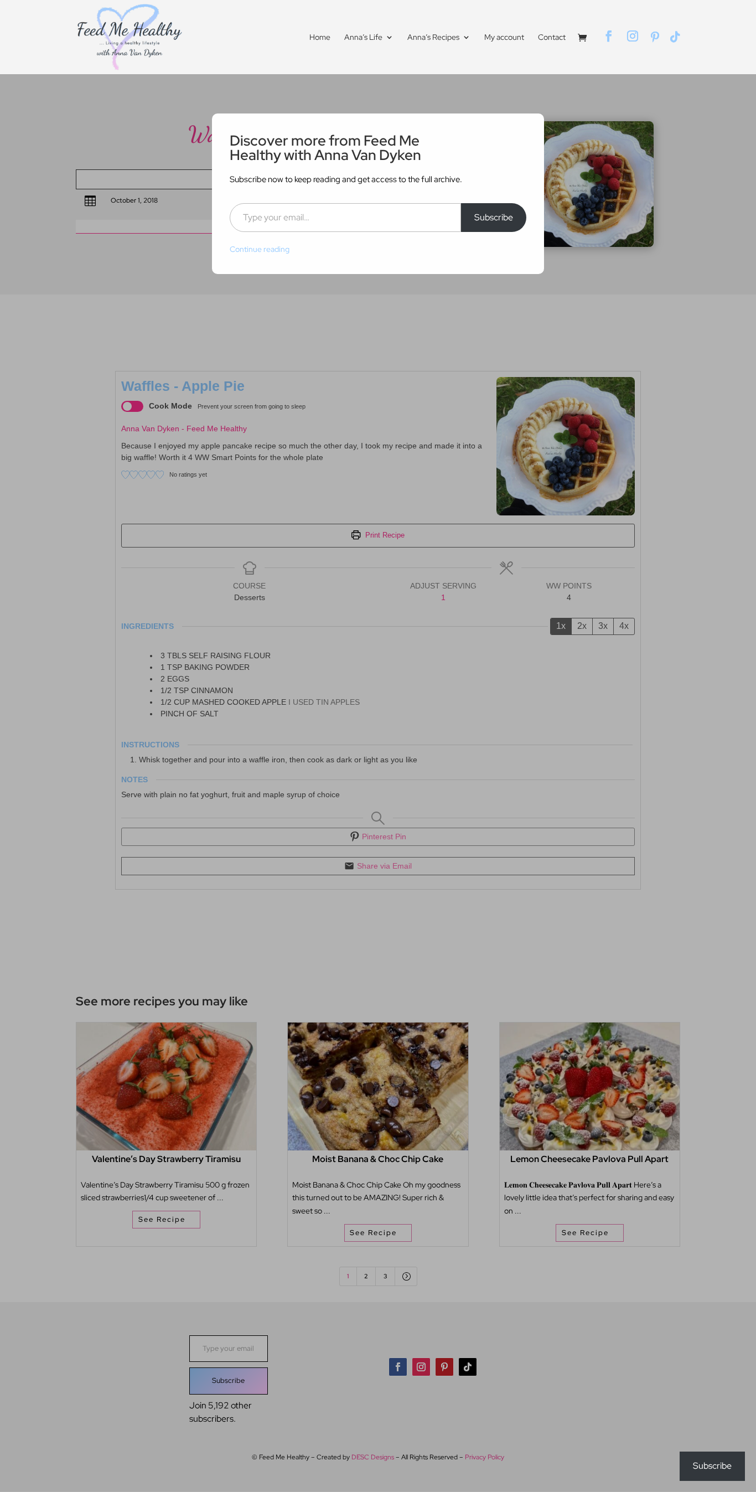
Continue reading (259, 249)
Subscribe (493, 217)
